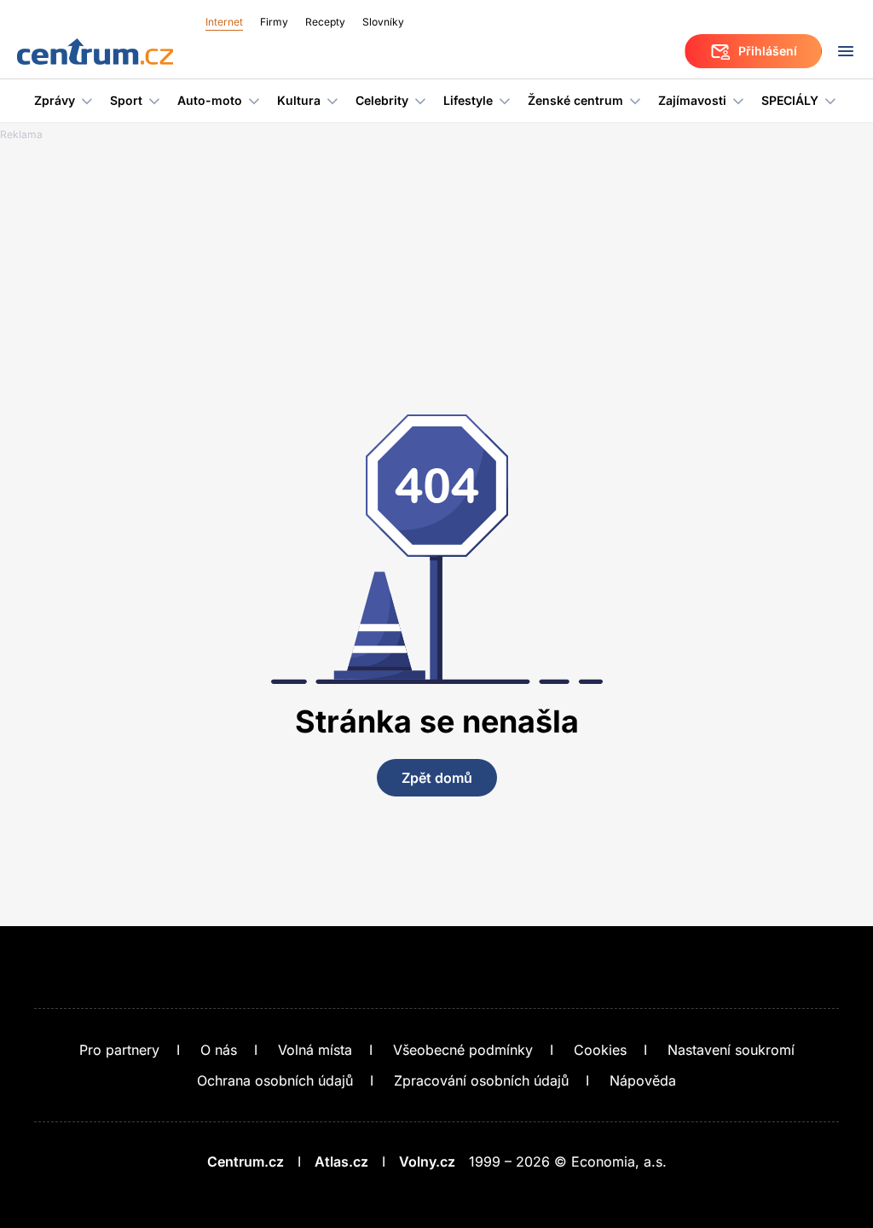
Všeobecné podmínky (463, 1049)
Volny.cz (427, 1161)
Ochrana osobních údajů (275, 1080)
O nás (218, 1049)
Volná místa (315, 1049)
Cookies (600, 1049)
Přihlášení (767, 50)
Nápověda (643, 1080)
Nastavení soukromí (731, 1049)
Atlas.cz (341, 1161)
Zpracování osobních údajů (481, 1080)
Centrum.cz (245, 1161)
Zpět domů (437, 777)
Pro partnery (119, 1049)
